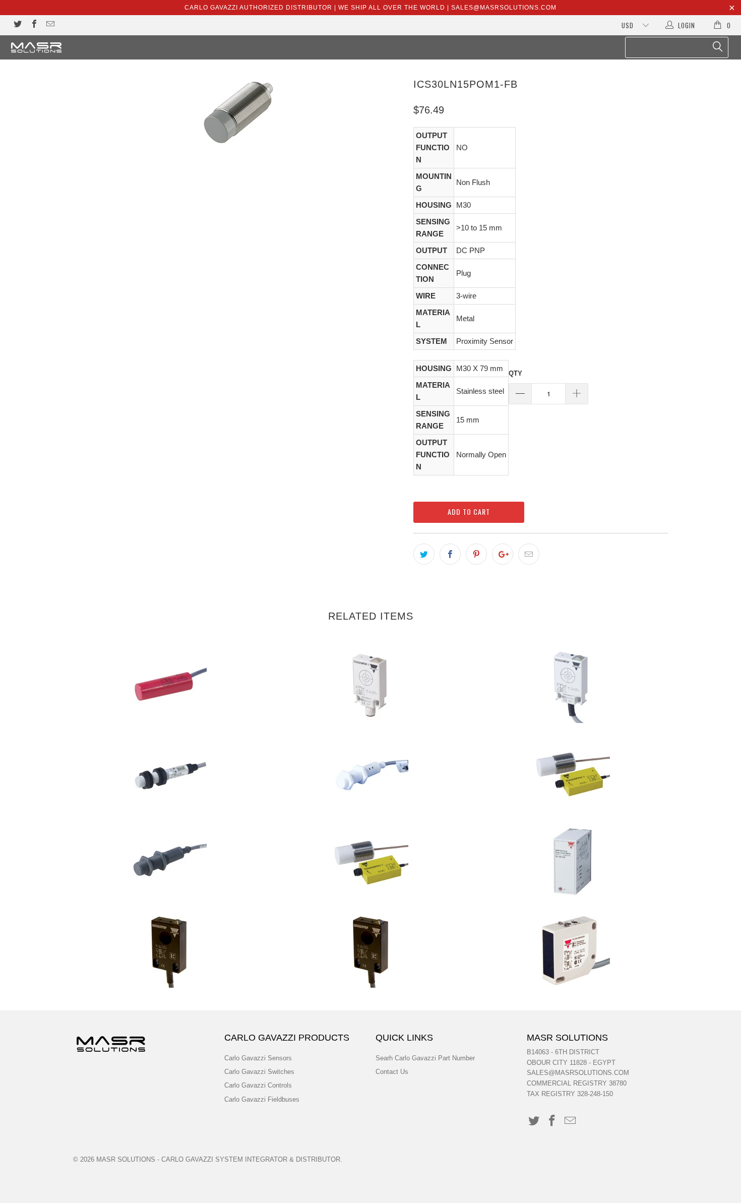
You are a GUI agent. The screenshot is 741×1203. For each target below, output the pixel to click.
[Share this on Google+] (502, 554)
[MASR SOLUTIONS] (64, 47)
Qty (515, 373)
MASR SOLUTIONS (125, 1159)
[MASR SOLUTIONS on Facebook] (33, 25)
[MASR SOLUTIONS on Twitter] (17, 25)
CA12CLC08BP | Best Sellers (169, 773)
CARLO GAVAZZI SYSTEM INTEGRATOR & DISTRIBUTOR (250, 1159)
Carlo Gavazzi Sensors (258, 1058)
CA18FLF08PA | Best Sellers (370, 773)
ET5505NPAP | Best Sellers (370, 950)
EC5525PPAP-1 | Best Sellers (370, 685)
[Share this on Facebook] (450, 554)
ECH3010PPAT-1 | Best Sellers (370, 861)
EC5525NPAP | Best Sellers (572, 685)
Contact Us (392, 1071)
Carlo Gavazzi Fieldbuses (261, 1099)
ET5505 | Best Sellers (169, 950)
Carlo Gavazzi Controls (258, 1085)
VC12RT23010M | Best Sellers (169, 685)
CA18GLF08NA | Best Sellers (169, 861)
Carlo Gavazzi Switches (259, 1071)
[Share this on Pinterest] (476, 554)
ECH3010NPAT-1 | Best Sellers (572, 773)
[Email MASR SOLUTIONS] (49, 25)
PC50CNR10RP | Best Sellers (572, 950)
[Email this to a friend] (528, 554)
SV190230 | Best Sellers (572, 861)
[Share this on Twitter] (424, 554)
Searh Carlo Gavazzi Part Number (425, 1058)
